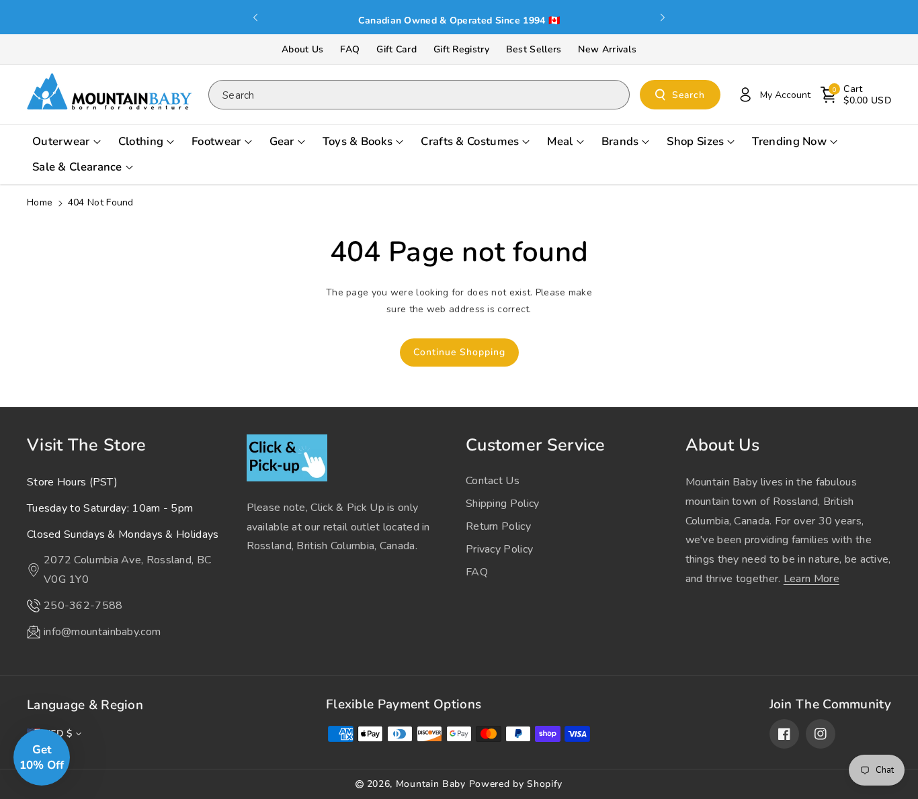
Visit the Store (87, 445)
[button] (856, 94)
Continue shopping (459, 352)
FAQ (350, 49)
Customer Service (536, 445)
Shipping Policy (503, 503)
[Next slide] (662, 17)
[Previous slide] (256, 17)
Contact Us (492, 480)
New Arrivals (607, 49)
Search (688, 95)
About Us (302, 49)
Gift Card (396, 49)
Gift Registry (461, 49)
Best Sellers (534, 49)
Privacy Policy (499, 549)
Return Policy (498, 526)
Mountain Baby (431, 784)
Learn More (811, 578)
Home (39, 202)
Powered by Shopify (516, 784)
